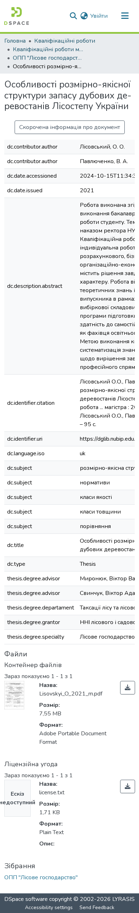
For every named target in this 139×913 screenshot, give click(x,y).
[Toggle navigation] (125, 16)
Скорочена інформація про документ (69, 127)
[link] (127, 687)
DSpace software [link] (26, 899)
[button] (16, 16)
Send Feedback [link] (96, 907)
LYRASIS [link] (123, 899)
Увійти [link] (99, 16)
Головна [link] (15, 41)
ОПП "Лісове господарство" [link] (48, 58)
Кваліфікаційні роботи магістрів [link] (48, 49)
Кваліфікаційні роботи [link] (64, 41)
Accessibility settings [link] (49, 907)
